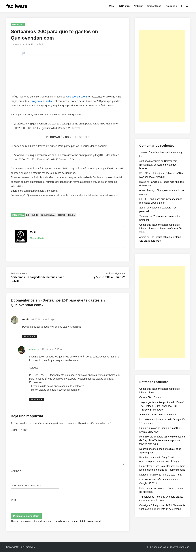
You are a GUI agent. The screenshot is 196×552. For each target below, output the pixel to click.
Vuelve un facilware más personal (157, 414)
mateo (142, 182)
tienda (71, 215)
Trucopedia (170, 6)
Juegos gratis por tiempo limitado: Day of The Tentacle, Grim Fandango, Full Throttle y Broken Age (161, 406)
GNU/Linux (123, 6)
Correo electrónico (26, 485)
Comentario (19, 430)
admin (32, 349)
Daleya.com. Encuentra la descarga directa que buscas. (158, 165)
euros (35, 215)
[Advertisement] (162, 76)
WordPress (169, 547)
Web (13, 500)
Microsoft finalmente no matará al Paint (160, 474)
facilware (16, 6)
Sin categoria (17, 24)
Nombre (17, 471)
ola (141, 190)
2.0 (27, 215)
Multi (17, 44)
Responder (30, 336)
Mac (111, 6)
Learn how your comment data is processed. (77, 521)
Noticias (138, 6)
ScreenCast (154, 6)
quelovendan (48, 215)
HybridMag (183, 547)
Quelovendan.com (76, 96)
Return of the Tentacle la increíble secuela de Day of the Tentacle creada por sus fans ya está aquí (162, 440)
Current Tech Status (150, 397)
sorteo (61, 215)
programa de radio (41, 101)
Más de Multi (37, 238)
